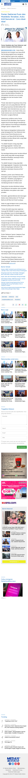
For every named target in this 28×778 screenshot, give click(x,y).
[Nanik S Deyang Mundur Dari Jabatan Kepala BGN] (6, 541)
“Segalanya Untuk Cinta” (11, 721)
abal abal (4, 296)
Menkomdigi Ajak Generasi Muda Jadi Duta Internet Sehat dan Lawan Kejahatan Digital (18, 548)
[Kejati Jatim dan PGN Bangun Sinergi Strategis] (7, 329)
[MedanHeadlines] (8, 4)
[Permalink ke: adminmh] (2, 24)
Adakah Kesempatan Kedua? (12, 737)
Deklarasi (11, 296)
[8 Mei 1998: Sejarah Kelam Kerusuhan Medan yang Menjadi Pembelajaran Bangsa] (6, 556)
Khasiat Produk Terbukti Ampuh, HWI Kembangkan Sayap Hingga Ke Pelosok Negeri (15, 747)
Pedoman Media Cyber (14, 772)
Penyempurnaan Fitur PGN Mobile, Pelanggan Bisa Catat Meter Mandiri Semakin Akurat (12, 273)
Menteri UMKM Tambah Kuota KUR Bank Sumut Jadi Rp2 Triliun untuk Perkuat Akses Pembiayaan (14, 270)
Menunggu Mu (8, 742)
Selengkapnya (13, 561)
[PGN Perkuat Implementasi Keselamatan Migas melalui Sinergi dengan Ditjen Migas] (21, 344)
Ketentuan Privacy (17, 770)
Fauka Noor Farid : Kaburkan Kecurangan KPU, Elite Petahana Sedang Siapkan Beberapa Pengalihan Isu (15, 726)
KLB (17, 296)
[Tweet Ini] (16, 305)
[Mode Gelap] (23, 4)
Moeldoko (17, 299)
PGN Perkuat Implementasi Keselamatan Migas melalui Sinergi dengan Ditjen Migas (13, 288)
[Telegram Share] (22, 305)
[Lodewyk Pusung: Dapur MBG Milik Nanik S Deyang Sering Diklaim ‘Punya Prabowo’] (14, 517)
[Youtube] (18, 764)
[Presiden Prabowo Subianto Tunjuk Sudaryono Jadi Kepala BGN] (6, 534)
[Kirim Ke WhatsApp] (25, 305)
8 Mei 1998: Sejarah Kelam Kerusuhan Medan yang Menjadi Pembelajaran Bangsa (18, 555)
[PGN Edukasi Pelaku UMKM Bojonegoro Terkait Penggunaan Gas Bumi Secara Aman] (21, 329)
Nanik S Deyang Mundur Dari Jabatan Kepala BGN (18, 541)
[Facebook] (10, 764)
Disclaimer (8, 770)
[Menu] (2, 4)
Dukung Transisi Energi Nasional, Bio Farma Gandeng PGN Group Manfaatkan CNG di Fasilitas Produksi (12, 284)
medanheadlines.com (7, 299)
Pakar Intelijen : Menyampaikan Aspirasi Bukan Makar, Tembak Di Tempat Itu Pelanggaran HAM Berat (15, 732)
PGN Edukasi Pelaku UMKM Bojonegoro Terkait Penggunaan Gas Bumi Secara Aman (13, 279)
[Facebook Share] (13, 305)
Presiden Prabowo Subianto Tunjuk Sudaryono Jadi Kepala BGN (18, 533)
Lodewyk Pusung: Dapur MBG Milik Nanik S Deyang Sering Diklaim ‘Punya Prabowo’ (13, 528)
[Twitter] (13, 764)
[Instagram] (15, 764)
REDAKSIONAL (21, 768)
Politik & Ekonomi (5, 11)
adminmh (6, 24)
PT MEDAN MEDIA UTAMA (9, 768)
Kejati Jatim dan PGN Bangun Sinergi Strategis (13, 276)
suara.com (12, 263)
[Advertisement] (14, 618)
